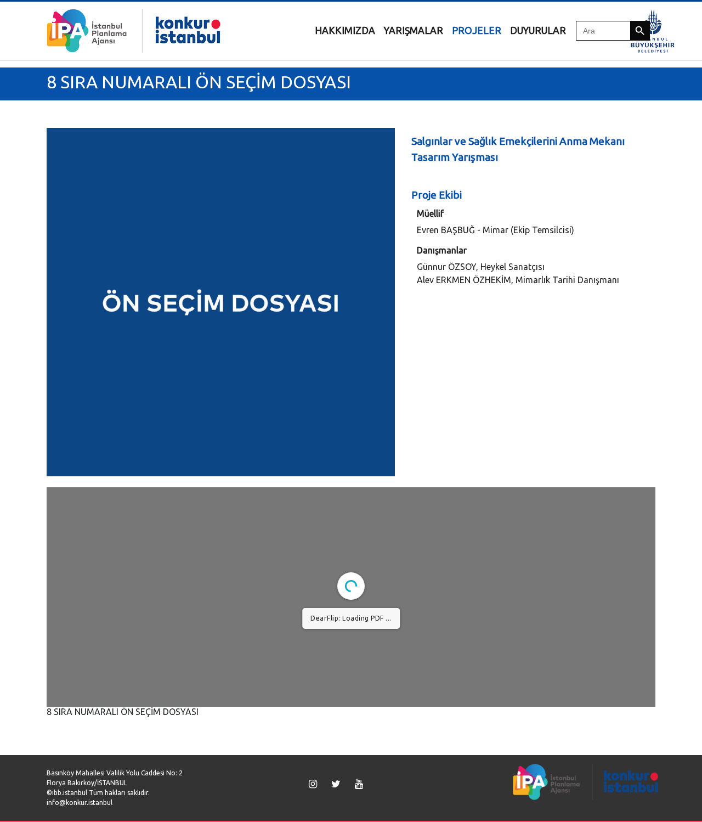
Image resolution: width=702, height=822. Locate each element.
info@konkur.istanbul (79, 802)
